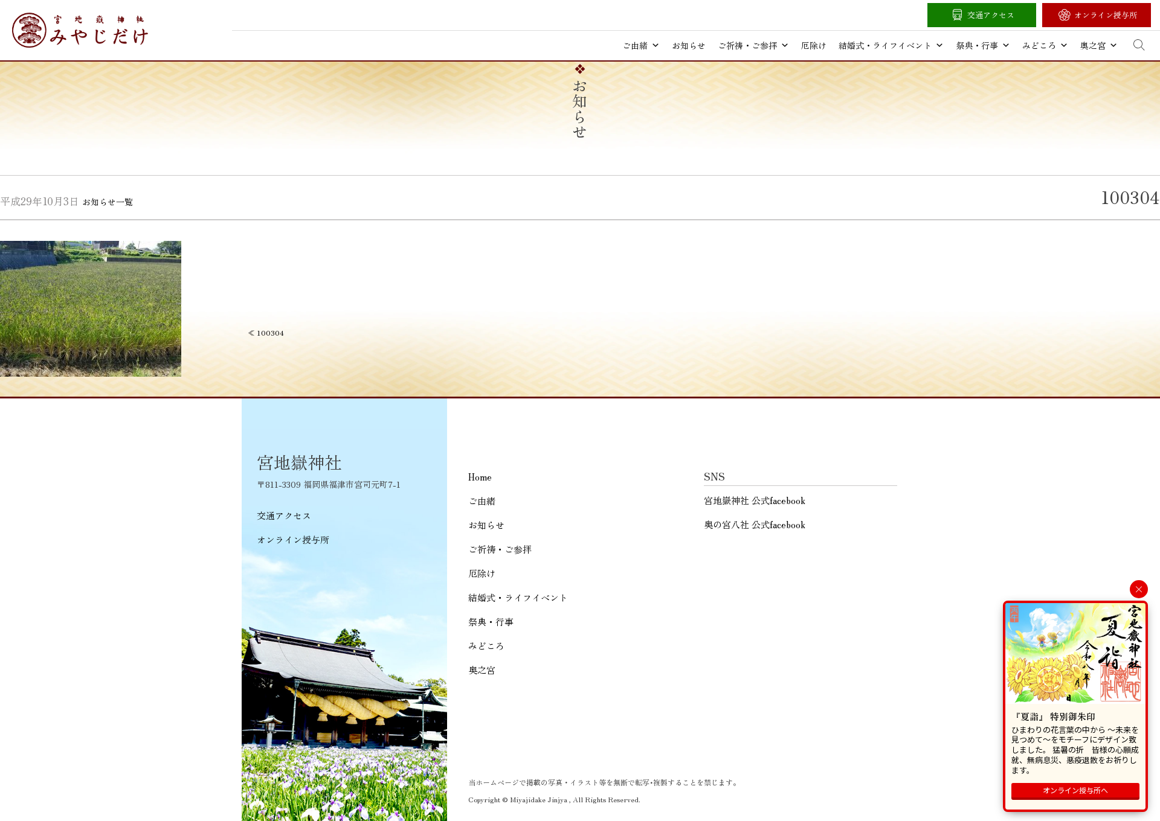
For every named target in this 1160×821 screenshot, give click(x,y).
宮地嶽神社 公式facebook (754, 500)
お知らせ (689, 45)
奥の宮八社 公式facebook (754, 524)
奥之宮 (1093, 45)
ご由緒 (635, 45)
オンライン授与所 (1105, 15)
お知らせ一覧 (107, 202)
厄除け (813, 45)
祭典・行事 (977, 45)
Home (480, 476)
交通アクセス (990, 15)
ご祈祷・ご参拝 (747, 45)
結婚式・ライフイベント (885, 45)
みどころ (1039, 45)
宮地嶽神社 (80, 30)
